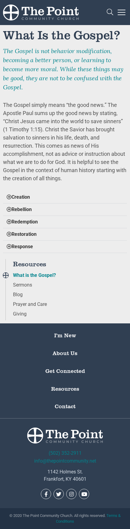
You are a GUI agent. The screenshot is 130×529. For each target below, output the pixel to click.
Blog (18, 294)
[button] (110, 12)
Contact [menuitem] (65, 406)
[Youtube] (84, 494)
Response (22, 246)
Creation (20, 197)
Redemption (24, 222)
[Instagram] (71, 494)
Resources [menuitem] (65, 388)
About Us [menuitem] (65, 353)
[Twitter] (59, 494)
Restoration (24, 234)
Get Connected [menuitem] (65, 370)
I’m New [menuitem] (65, 335)
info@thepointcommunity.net (65, 461)
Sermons (22, 285)
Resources (29, 263)
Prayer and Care (30, 304)
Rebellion (21, 209)
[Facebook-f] (46, 494)
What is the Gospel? (34, 275)
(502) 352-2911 (65, 453)
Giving (20, 314)
